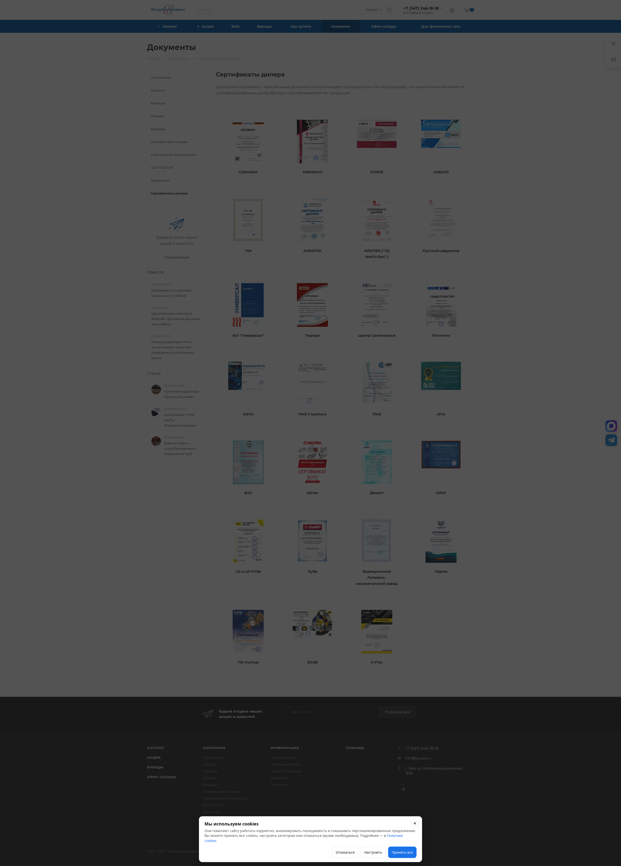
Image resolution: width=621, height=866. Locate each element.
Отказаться (345, 852)
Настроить (373, 852)
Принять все (402, 852)
